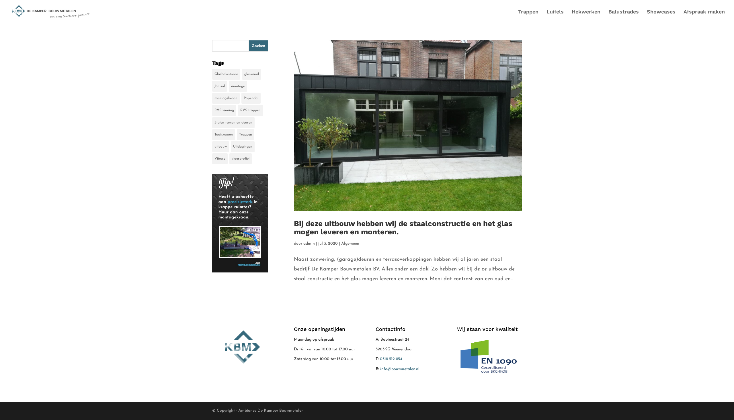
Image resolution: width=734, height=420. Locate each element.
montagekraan (225, 98)
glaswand (251, 74)
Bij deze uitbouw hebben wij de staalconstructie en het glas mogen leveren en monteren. (403, 227)
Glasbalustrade (226, 74)
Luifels (555, 12)
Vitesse (219, 158)
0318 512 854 (391, 359)
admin (309, 244)
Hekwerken (586, 12)
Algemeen (350, 244)
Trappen (528, 12)
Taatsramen (223, 134)
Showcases (661, 12)
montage (238, 86)
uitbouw (220, 146)
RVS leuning (224, 110)
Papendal (251, 98)
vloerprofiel (240, 158)
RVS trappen (250, 110)
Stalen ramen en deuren (233, 122)
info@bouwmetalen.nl (399, 369)
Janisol (219, 86)
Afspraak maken (704, 12)
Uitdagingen (242, 146)
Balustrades (623, 12)
